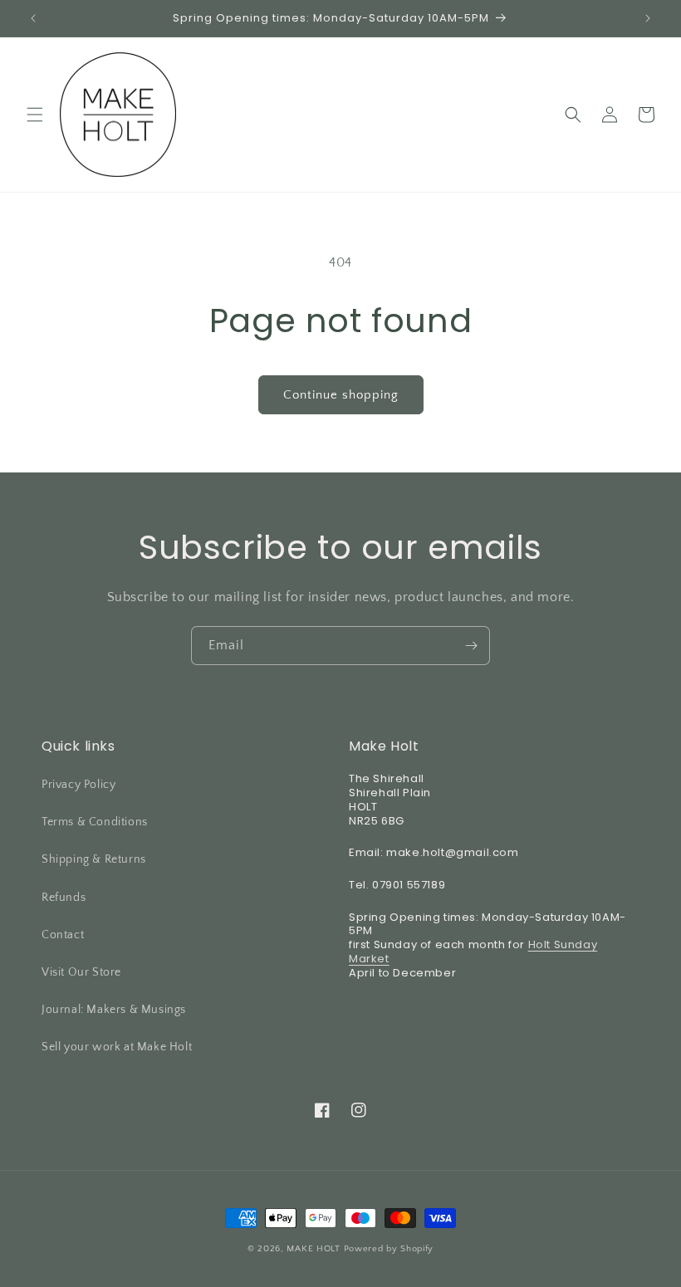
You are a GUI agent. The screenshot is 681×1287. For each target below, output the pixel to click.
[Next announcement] (648, 18)
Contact (63, 935)
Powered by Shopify (389, 1249)
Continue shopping (341, 395)
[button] (35, 114)
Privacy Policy (78, 784)
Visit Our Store (81, 972)
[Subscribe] (471, 645)
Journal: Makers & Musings (114, 1009)
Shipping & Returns (94, 859)
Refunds (64, 897)
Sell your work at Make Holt (117, 1047)
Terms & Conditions (95, 822)
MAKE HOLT (313, 1249)
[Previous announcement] (33, 18)
